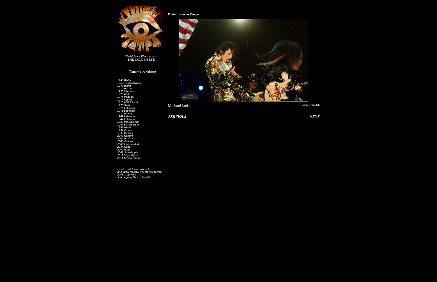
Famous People (189, 14)
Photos (172, 14)
